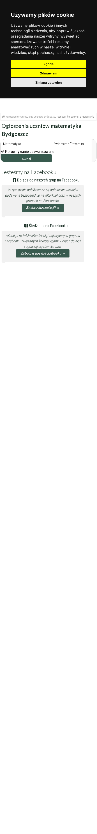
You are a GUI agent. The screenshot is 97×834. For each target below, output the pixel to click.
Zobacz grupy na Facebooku (41, 253)
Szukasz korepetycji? (41, 207)
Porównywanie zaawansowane (29, 151)
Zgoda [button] (48, 64)
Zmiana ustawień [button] (48, 82)
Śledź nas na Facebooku (48, 225)
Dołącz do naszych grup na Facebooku (47, 180)
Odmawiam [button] (48, 73)
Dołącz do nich (70, 241)
